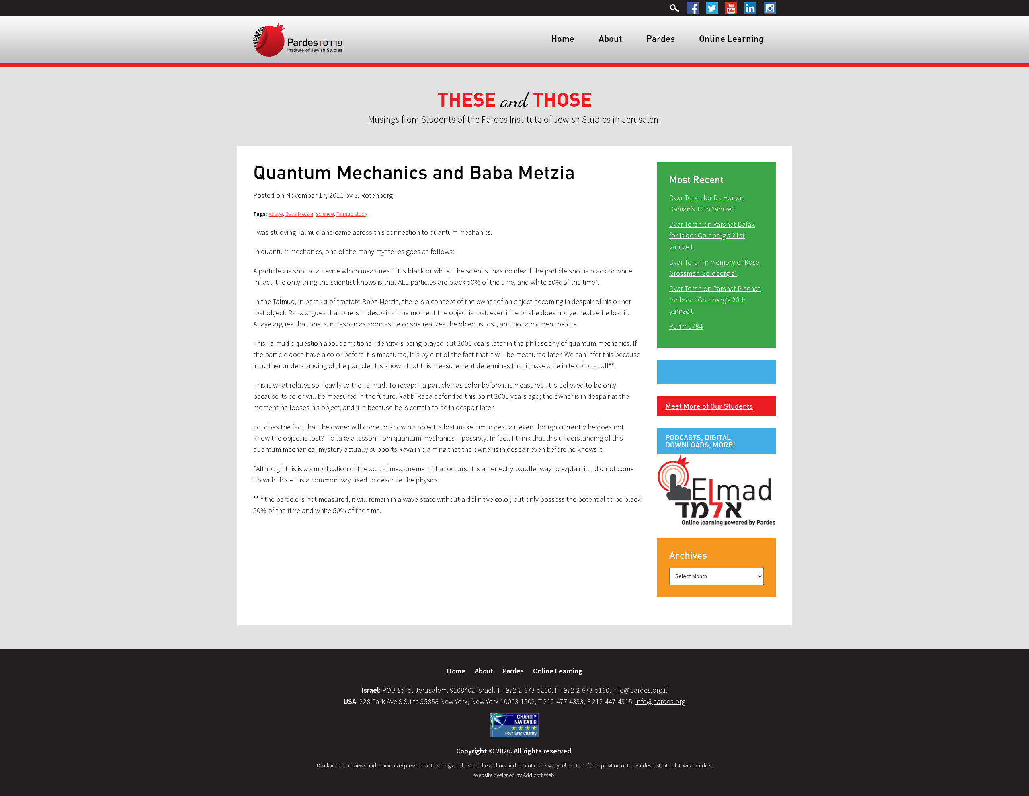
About (610, 38)
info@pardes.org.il (640, 690)
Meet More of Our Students (709, 406)
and (514, 100)
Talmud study (351, 213)
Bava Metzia (299, 213)
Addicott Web (538, 775)
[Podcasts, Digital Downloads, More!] (716, 489)
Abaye (276, 213)
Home (562, 38)
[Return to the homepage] (297, 39)
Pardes (660, 38)
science (325, 213)
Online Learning (731, 38)
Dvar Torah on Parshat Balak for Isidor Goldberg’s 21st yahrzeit (712, 235)
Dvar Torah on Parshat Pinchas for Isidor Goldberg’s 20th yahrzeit (715, 300)
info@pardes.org (660, 701)
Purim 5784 (686, 326)
